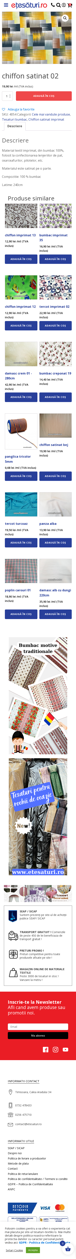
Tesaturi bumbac (14, 119)
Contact (13, 1168)
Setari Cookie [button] (14, 1250)
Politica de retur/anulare (23, 1174)
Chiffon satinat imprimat (46, 119)
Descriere (14, 126)
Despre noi (15, 1153)
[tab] (15, 126)
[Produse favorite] (58, 6)
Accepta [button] (33, 1250)
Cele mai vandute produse (51, 114)
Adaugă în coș (44, 96)
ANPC (11, 1189)
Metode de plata (18, 1163)
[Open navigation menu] (6, 5)
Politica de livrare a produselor (27, 1158)
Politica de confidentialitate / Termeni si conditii (37, 1179)
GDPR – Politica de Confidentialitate (30, 1184)
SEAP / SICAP (16, 1148)
